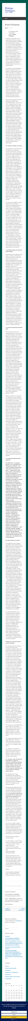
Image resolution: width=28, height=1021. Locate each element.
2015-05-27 (10, 28)
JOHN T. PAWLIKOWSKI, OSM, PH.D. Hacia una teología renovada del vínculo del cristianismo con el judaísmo (13, 900)
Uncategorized (8, 978)
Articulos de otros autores (16, 886)
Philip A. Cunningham (22, 909)
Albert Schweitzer (9, 904)
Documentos (8, 970)
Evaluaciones (8, 974)
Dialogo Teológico (10, 9)
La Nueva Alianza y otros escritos (12, 976)
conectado (17, 920)
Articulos (7, 966)
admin (6, 28)
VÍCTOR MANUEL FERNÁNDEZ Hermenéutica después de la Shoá (12, 895)
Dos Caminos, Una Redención (11, 972)
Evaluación (7, 936)
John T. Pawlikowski (7, 909)
